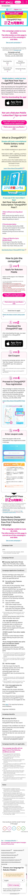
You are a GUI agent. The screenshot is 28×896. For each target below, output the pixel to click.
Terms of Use (4, 864)
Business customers (18, 850)
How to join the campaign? (7, 68)
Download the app (7, 62)
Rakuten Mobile (3, 2)
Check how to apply (14, 310)
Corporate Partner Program (7, 852)
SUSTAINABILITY (14, 893)
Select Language (13, 885)
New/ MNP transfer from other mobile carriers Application (14, 295)
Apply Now (17, 2)
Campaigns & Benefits (10, 840)
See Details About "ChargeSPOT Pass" (13, 249)
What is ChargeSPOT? (20, 62)
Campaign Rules (21, 68)
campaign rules (17, 50)
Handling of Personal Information (9, 855)
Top (2, 840)
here (7, 704)
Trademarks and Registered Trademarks (10, 859)
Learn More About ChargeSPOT (13, 168)
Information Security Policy (7, 857)
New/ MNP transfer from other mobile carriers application (14, 122)
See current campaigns (13, 42)
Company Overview (5, 850)
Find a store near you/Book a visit (14, 128)
